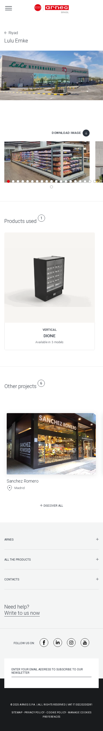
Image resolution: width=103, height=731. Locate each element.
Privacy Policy (34, 712)
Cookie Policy (56, 712)
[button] (8, 181)
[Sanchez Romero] (51, 448)
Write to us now (22, 613)
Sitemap (17, 712)
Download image (66, 133)
